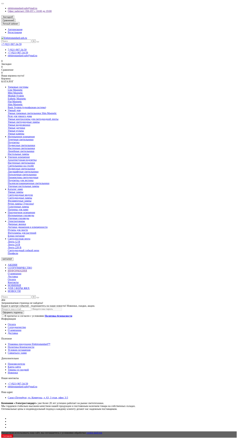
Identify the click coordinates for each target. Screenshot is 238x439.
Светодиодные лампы (20, 197)
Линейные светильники (21, 151)
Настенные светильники (21, 148)
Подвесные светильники (21, 145)
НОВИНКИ (14, 285)
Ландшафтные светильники (23, 171)
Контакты (13, 282)
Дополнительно (10, 358)
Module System (16, 95)
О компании (14, 273)
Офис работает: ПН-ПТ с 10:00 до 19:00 (30, 11)
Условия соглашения (19, 350)
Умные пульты (16, 130)
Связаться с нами (17, 352)
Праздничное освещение (21, 212)
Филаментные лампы (19, 200)
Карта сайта (14, 366)
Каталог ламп (15, 189)
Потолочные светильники (22, 174)
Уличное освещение (19, 157)
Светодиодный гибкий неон (23, 250)
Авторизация (15, 29)
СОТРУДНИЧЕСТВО (20, 267)
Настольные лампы (18, 154)
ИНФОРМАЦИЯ (17, 270)
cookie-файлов (94, 432)
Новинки (13, 372)
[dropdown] (2, 3)
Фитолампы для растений (22, 232)
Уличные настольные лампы (23, 186)
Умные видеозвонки (19, 125)
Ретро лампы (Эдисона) (21, 203)
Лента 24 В (14, 244)
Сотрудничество (17, 327)
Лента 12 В (14, 241)
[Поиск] (37, 41)
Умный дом (14, 110)
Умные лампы (15, 192)
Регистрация (15, 32)
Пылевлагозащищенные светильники (28, 183)
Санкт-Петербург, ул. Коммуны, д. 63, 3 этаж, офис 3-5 (38, 397)
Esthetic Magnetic (17, 98)
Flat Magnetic (15, 101)
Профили (13, 253)
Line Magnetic (15, 90)
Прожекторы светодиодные (23, 177)
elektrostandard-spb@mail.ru (22, 8)
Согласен (7, 436)
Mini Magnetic (15, 92)
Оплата (12, 279)
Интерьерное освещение (21, 136)
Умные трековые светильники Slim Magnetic (32, 113)
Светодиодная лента (19, 238)
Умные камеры (16, 133)
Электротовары (16, 221)
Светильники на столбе (21, 165)
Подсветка (13, 142)
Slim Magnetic (15, 104)
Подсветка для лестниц (21, 180)
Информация (8, 318)
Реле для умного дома (20, 116)
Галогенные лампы (18, 206)
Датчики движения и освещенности (28, 227)
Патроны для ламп (18, 209)
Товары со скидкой (18, 369)
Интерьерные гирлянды (21, 215)
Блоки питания (16, 235)
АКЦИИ (12, 264)
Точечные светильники (21, 139)
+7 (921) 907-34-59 (11, 44)
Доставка (13, 276)
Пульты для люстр (18, 230)
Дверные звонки (17, 224)
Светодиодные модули (20, 195)
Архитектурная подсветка (22, 160)
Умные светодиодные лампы (24, 122)
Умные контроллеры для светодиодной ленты (33, 119)
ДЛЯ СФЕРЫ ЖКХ (19, 288)
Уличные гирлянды (18, 218)
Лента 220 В (14, 247)
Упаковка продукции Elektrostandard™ (29, 344)
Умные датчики (16, 127)
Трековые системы (18, 87)
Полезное (6, 338)
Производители (16, 363)
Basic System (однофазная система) (27, 107)
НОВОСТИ (14, 291)
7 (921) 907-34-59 (17, 49)
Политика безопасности (21, 347)
